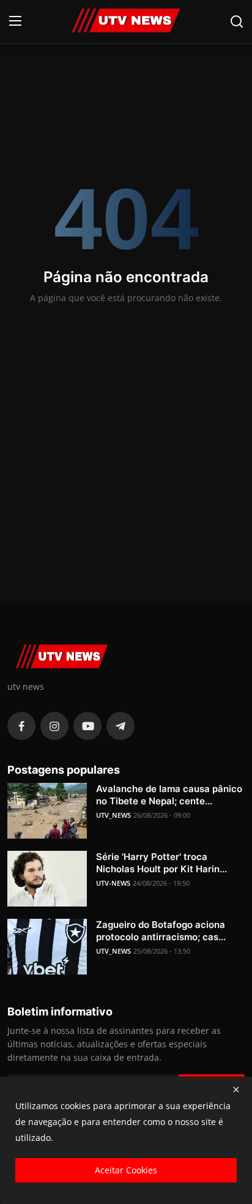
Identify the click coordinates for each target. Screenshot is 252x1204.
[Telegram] (120, 726)
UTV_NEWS (113, 815)
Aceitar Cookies (126, 1170)
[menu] (15, 21)
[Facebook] (21, 726)
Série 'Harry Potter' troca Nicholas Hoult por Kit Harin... (161, 863)
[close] (236, 1089)
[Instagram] (54, 726)
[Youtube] (87, 726)
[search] (236, 21)
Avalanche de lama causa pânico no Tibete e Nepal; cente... (169, 795)
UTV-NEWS (113, 883)
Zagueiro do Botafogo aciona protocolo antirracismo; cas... (161, 931)
